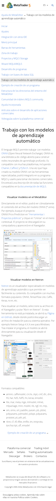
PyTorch (24, 168)
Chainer (5, 168)
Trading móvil (41, 448)
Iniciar (4, 26)
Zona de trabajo (9, 53)
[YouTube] (32, 469)
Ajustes (5, 31)
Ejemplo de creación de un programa (20, 85)
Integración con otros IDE (14, 37)
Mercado (8, 452)
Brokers (28, 456)
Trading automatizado (41, 452)
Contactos (41, 456)
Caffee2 (14, 168)
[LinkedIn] (28, 469)
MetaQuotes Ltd (29, 487)
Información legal (44, 487)
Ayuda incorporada (11, 104)
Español (44, 5)
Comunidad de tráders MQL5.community (22, 99)
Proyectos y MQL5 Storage (14, 58)
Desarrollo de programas (14, 69)
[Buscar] (52, 5)
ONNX (4, 153)
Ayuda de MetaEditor (12, 15)
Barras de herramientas (13, 47)
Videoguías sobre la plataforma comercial (22, 118)
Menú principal (9, 42)
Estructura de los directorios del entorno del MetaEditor (24, 92)
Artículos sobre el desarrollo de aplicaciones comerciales (24, 112)
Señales (21, 452)
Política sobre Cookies (28, 497)
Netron (5, 285)
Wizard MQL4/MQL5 (11, 63)
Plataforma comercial (19, 448)
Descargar (14, 456)
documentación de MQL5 (33, 186)
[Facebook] (23, 469)
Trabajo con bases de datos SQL (17, 74)
